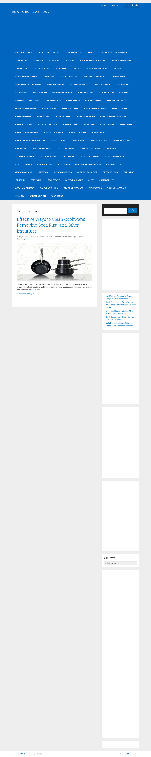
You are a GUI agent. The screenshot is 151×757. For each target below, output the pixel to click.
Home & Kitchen (119, 108)
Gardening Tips (53, 101)
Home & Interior (70, 108)
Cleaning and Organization (113, 53)
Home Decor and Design (26, 132)
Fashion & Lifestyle (80, 85)
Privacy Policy (114, 5)
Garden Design (106, 93)
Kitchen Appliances (114, 156)
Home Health (78, 140)
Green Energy (73, 101)
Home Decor (126, 124)
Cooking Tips (21, 69)
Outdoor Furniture (87, 172)
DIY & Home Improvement (26, 77)
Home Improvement (99, 140)
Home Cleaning (107, 124)
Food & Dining (123, 85)
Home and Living (70, 124)
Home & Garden (48, 108)
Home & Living (43, 116)
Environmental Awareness (28, 85)
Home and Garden (86, 116)
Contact (104, 5)
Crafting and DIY (41, 69)
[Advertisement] (75, 32)
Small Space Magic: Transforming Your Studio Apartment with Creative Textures (121, 305)
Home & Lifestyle (23, 116)
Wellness (19, 196)
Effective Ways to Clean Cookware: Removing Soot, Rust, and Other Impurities (51, 225)
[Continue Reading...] (25, 293)
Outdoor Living (111, 172)
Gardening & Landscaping (27, 101)
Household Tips (69, 236)
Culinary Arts (62, 69)
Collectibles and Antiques (47, 61)
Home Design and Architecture (30, 140)
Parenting (129, 172)
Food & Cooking (103, 85)
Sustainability (106, 180)
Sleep (91, 180)
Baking (91, 53)
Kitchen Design (44, 164)
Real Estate (54, 180)
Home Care (89, 124)
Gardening (124, 93)
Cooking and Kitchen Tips (92, 61)
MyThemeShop (133, 754)
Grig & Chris (23, 236)
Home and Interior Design (113, 116)
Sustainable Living (49, 188)
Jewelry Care (68, 156)
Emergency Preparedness (95, 77)
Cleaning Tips (21, 61)
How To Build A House (30, 11)
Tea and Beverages (73, 188)
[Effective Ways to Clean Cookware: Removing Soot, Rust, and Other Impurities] (54, 262)
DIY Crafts (49, 77)
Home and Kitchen (23, 124)
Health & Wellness (116, 101)
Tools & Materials (116, 188)
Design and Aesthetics (98, 69)
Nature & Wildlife (23, 172)
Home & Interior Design (94, 108)
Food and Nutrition (62, 93)
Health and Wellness (25, 108)
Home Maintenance (123, 140)
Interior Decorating (25, 156)
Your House (57, 196)
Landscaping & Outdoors (88, 164)
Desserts (119, 69)
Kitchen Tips (64, 164)
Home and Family (64, 116)
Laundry (110, 164)
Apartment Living (23, 53)
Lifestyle (125, 164)
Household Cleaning (90, 148)
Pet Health (20, 180)
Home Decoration (77, 132)
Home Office (20, 148)
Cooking (70, 61)
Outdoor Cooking (63, 172)
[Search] (132, 210)
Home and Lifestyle (47, 124)
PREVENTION (36, 180)
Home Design (98, 132)
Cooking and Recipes (121, 61)
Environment (119, 77)
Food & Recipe (40, 93)
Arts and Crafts (74, 53)
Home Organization (41, 148)
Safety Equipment (74, 180)
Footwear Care (86, 93)
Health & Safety (93, 101)
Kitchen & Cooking (90, 156)
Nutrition (43, 172)
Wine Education (38, 196)
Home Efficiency (58, 140)
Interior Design (48, 156)
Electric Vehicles (68, 77)
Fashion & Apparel (56, 85)
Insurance (111, 148)
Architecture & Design (48, 53)
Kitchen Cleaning (23, 164)
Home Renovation (65, 148)
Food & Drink (21, 93)
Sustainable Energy (24, 188)
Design (77, 69)
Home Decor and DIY (53, 132)
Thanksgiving (95, 188)
